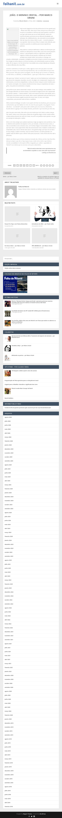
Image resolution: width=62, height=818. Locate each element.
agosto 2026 (8, 417)
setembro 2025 (9, 461)
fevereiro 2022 (9, 628)
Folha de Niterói (23, 21)
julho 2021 (7, 647)
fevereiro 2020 (9, 715)
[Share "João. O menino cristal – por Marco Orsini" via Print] (33, 165)
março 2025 (8, 485)
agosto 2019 (8, 739)
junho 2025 (8, 473)
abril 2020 (7, 707)
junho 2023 (8, 568)
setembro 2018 (9, 782)
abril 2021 (7, 659)
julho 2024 (7, 516)
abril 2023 (7, 576)
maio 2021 (7, 655)
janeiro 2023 (8, 588)
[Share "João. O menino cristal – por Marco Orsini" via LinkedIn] (27, 165)
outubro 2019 (8, 731)
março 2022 (8, 624)
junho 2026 (8, 425)
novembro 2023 (9, 548)
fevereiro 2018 (9, 806)
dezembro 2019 (9, 723)
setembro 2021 (9, 639)
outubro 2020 (8, 683)
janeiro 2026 (8, 445)
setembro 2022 (9, 604)
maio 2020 (7, 703)
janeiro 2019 (8, 767)
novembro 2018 (9, 774)
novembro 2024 (9, 500)
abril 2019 (7, 755)
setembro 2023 (9, 556)
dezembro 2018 (9, 770)
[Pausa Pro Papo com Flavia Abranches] (17, 214)
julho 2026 (7, 421)
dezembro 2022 (9, 592)
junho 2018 (8, 794)
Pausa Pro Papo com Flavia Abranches (16, 224)
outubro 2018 (8, 778)
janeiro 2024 (8, 540)
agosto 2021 (8, 643)
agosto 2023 (8, 560)
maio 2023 (7, 572)
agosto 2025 (8, 465)
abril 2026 (7, 433)
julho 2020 (7, 695)
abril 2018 (7, 802)
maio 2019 (7, 751)
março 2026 (8, 437)
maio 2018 (7, 798)
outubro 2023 (8, 552)
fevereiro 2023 (9, 584)
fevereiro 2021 (9, 667)
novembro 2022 (9, 596)
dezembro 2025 (9, 449)
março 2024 (8, 532)
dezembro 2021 (9, 631)
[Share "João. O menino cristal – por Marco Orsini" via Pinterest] (24, 165)
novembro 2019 (9, 727)
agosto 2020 (8, 691)
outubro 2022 (8, 600)
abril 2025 (7, 480)
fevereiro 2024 (9, 536)
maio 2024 (7, 524)
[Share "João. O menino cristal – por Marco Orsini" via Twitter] (17, 165)
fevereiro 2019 (9, 763)
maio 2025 (7, 477)
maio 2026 (7, 429)
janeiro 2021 (8, 671)
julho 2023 (7, 564)
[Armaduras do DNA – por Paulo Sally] (44, 214)
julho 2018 (7, 790)
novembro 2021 (9, 635)
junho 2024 (8, 520)
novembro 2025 (9, 453)
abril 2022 (7, 620)
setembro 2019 (9, 735)
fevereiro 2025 (9, 488)
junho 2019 (8, 747)
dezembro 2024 (9, 496)
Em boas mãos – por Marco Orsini (15, 245)
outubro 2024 (8, 504)
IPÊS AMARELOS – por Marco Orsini (42, 245)
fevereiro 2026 (9, 441)
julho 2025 (7, 469)
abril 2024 (7, 528)
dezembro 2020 (9, 675)
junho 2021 (8, 651)
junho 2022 (8, 612)
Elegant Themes (27, 814)
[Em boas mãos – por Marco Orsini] (17, 235)
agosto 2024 (8, 512)
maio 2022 (7, 616)
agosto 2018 (8, 786)
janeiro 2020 (8, 719)
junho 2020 (8, 699)
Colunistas (39, 21)
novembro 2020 (9, 679)
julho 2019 (7, 743)
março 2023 (8, 580)
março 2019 (8, 759)
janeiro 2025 (8, 492)
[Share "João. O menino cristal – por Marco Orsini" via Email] (30, 165)
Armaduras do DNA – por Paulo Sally (43, 224)
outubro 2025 (8, 457)
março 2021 (8, 663)
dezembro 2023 (9, 544)
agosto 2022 (8, 608)
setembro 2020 (9, 687)
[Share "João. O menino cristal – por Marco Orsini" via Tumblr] (20, 165)
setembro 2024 (9, 508)
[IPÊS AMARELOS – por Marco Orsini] (44, 235)
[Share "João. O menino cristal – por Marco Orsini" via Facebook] (14, 165)
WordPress (43, 814)
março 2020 (8, 711)
